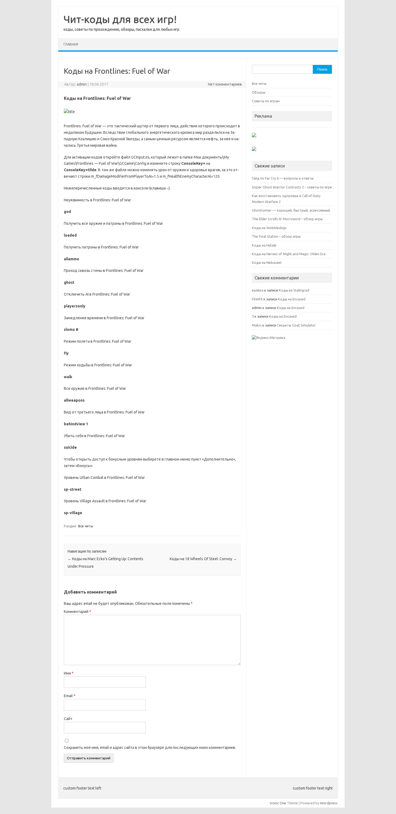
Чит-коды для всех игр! (120, 19)
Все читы (85, 526)
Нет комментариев (225, 84)
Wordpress (329, 803)
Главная (71, 44)
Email (69, 696)
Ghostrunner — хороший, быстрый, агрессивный (291, 210)
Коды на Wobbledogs (269, 228)
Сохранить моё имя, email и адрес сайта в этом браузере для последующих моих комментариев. (150, 747)
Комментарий (77, 611)
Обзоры (258, 92)
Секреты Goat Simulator (296, 325)
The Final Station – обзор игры (276, 236)
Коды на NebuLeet (267, 262)
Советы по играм (266, 101)
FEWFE (257, 299)
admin (82, 84)
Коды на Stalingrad (294, 290)
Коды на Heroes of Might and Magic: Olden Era (288, 254)
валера (257, 290)
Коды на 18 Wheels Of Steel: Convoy (203, 559)
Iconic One (278, 803)
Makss (257, 325)
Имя (69, 673)
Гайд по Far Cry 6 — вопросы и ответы (283, 178)
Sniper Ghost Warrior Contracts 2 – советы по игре (292, 187)
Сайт (68, 719)
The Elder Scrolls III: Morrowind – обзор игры (287, 219)
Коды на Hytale (264, 245)
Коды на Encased (291, 299)
